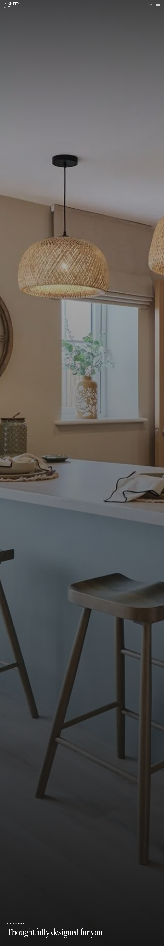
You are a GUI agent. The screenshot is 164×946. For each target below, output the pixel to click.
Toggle (91, 5)
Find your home (59, 5)
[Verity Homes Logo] (12, 5)
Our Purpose (103, 5)
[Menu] (158, 5)
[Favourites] (150, 5)
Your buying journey (80, 5)
